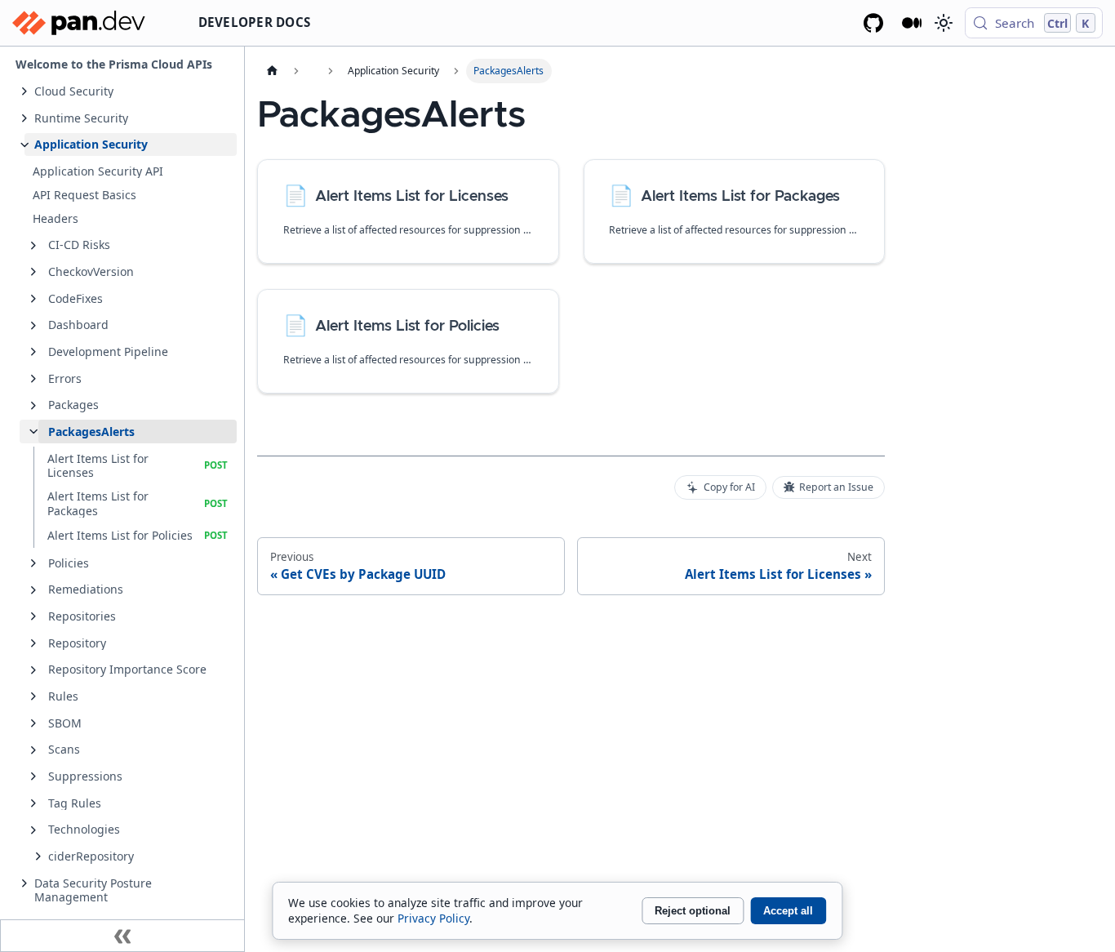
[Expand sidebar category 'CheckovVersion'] (33, 272)
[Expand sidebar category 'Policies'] (33, 563)
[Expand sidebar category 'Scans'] (33, 750)
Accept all (788, 911)
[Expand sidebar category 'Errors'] (33, 379)
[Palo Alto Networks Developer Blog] (912, 23)
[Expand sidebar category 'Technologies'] (33, 830)
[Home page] (272, 71)
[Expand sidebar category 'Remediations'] (33, 590)
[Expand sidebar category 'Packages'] (33, 406)
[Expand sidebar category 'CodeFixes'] (33, 299)
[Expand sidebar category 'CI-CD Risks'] (33, 246)
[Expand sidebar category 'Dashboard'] (33, 326)
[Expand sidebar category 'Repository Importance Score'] (33, 670)
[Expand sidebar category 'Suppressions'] (33, 776)
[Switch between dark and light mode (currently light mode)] (943, 23)
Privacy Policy (433, 918)
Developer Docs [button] (254, 22)
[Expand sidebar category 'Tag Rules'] (33, 803)
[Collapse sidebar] (122, 935)
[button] (130, 91)
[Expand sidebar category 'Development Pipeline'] (33, 352)
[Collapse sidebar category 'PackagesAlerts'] (33, 432)
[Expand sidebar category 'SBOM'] (33, 723)
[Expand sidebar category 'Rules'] (33, 696)
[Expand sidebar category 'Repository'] (33, 643)
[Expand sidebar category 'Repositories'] (33, 616)
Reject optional (693, 911)
